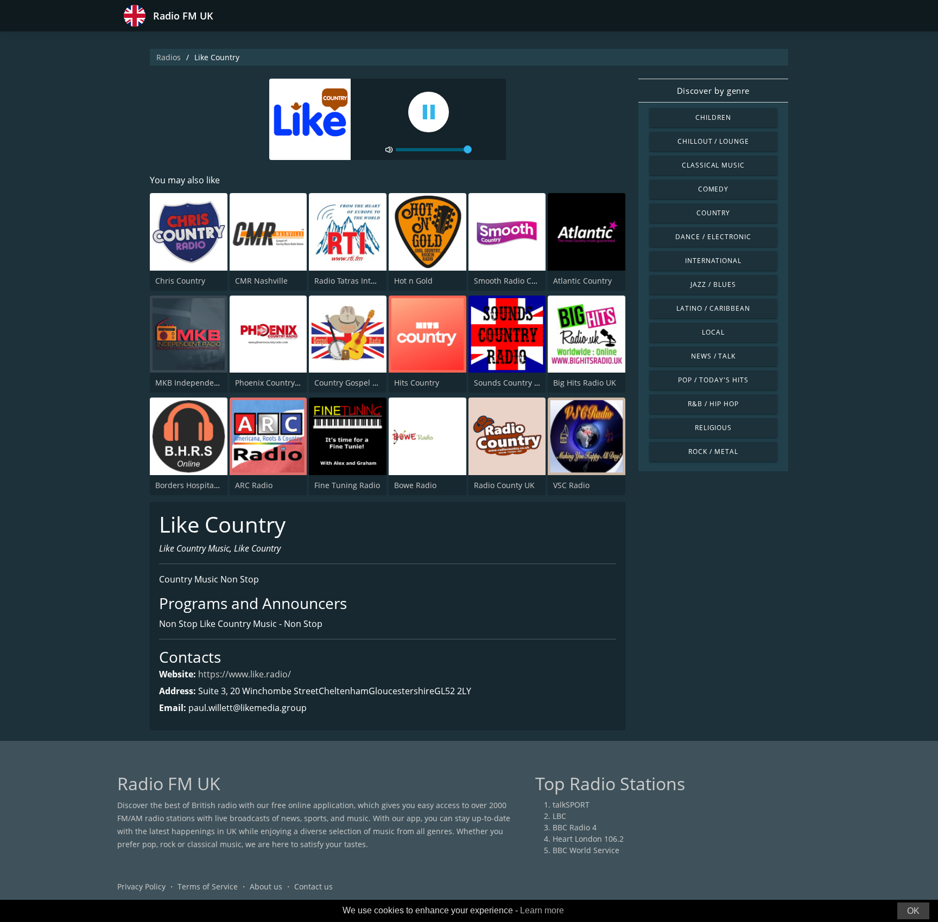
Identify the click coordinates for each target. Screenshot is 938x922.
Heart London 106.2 (588, 839)
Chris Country (180, 281)
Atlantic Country (582, 281)
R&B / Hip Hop (713, 403)
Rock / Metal (713, 451)
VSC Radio (571, 485)
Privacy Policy (141, 886)
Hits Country (416, 382)
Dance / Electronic (713, 236)
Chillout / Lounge (713, 141)
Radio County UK (504, 485)
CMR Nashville (261, 281)
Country (713, 212)
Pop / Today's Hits (713, 380)
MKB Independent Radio (199, 382)
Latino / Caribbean (713, 308)
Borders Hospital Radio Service (211, 485)
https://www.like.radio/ (244, 674)
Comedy (713, 189)
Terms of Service (208, 886)
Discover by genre (713, 90)
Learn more (542, 910)
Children (713, 117)
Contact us (313, 886)
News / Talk (713, 356)
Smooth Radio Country (514, 281)
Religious (713, 427)
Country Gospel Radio (353, 382)
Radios (168, 57)
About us (266, 886)
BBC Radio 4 (575, 827)
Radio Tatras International (361, 281)
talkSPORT (571, 804)
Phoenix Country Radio (276, 382)
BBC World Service (586, 850)
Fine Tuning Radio (347, 485)
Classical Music (713, 165)
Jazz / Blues (713, 284)
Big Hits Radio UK (584, 382)
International (713, 260)
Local (713, 332)
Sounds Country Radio (514, 382)
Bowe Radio (415, 485)
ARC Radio (253, 485)
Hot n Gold (413, 281)
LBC (559, 816)
